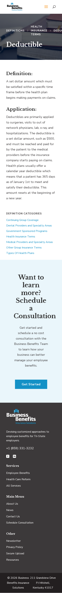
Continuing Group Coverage (22, 220)
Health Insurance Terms (39, 30)
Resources (12, 560)
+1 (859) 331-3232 (20, 448)
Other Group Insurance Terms (24, 247)
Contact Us (13, 516)
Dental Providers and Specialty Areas (29, 225)
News (9, 510)
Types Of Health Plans (20, 253)
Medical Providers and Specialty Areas (29, 242)
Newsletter (13, 541)
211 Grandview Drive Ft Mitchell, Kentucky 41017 (43, 583)
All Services (13, 486)
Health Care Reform (18, 479)
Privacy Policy (14, 547)
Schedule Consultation (19, 523)
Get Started (31, 384)
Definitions (15, 30)
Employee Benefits (18, 473)
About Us (12, 504)
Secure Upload (15, 553)
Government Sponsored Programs (26, 231)
